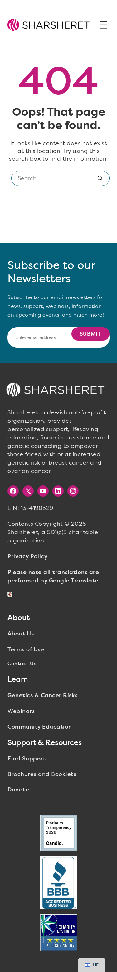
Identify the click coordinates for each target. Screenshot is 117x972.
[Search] (100, 178)
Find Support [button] (26, 758)
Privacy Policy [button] (27, 556)
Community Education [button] (39, 726)
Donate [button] (18, 789)
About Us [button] (20, 633)
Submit (90, 334)
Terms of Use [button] (25, 649)
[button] (48, 24)
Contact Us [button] (21, 664)
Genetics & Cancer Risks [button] (42, 695)
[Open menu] (103, 25)
